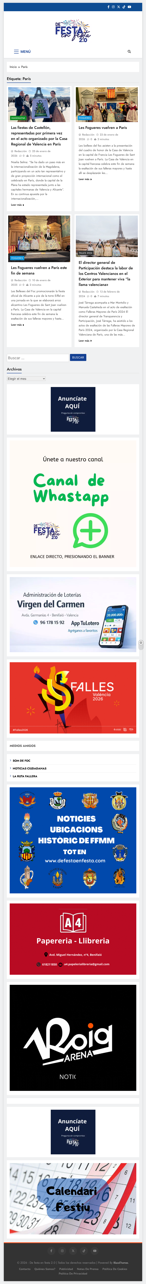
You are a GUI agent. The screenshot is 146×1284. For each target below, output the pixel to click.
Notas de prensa (87, 1269)
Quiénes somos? (44, 1269)
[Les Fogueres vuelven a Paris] (107, 104)
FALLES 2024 (85, 253)
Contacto (24, 1269)
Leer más (16, 205)
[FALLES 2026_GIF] (73, 732)
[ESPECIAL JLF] (73, 892)
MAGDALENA (18, 118)
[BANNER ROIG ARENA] (73, 1090)
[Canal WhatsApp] (73, 566)
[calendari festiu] (73, 1233)
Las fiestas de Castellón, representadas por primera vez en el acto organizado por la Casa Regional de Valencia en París (39, 136)
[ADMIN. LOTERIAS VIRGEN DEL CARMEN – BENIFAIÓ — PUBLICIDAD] (73, 651)
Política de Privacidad (73, 1273)
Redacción (20, 151)
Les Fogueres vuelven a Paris (103, 127)
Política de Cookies (114, 1269)
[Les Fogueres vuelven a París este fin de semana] (39, 239)
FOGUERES (85, 118)
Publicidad (66, 1269)
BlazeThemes (120, 1263)
